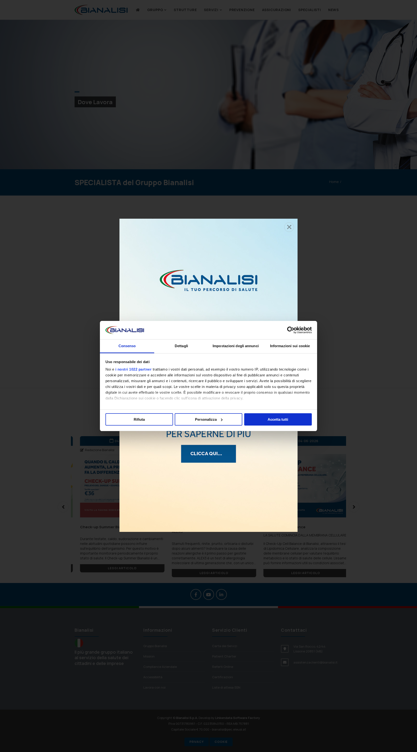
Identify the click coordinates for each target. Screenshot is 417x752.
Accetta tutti (278, 419)
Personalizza (206, 419)
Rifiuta (139, 419)
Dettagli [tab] (181, 346)
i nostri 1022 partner (133, 369)
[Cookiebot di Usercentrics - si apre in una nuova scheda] (291, 330)
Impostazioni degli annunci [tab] (236, 346)
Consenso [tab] (127, 346)
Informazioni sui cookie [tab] (290, 346)
